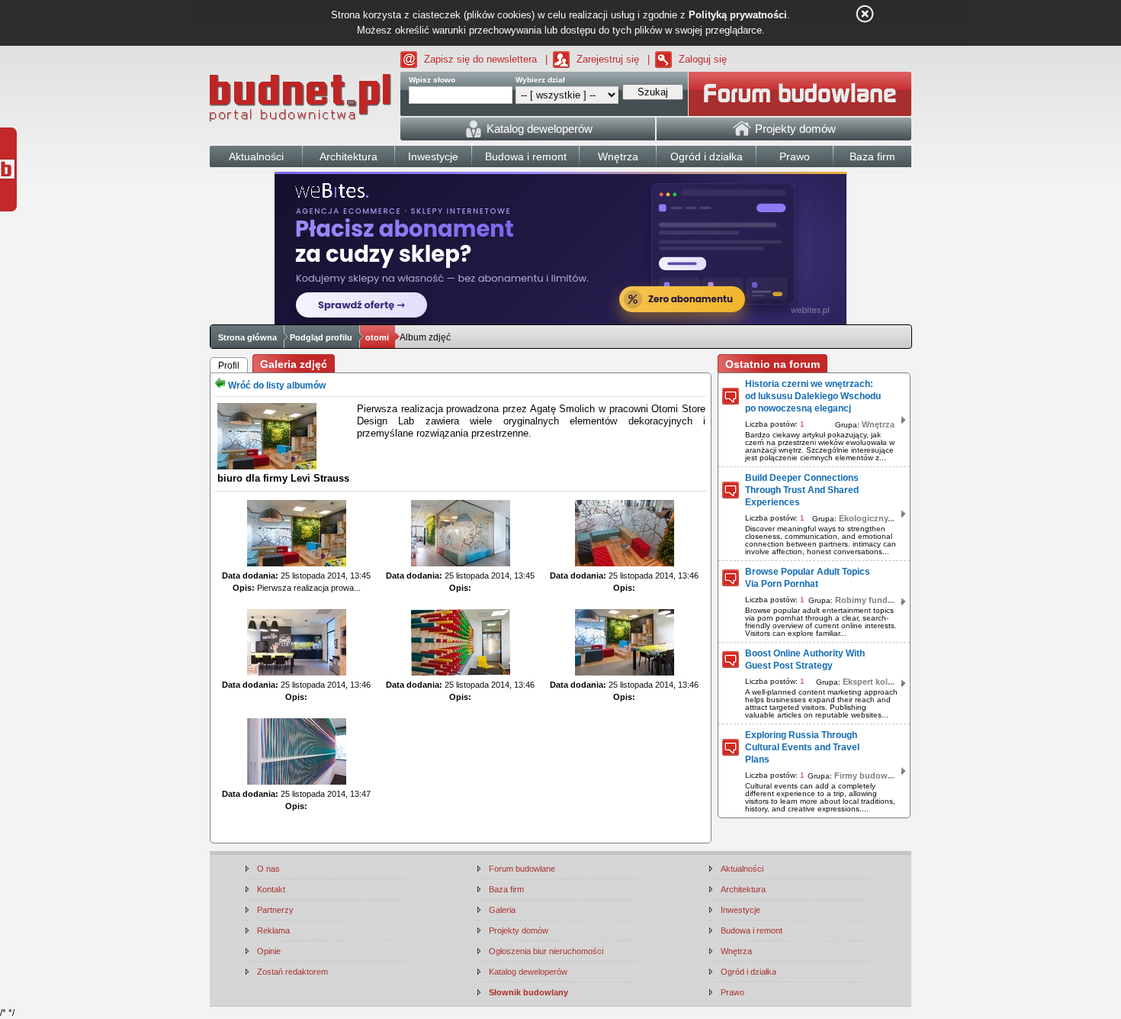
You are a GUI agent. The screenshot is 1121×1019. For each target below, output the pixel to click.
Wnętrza (878, 424)
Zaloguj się (703, 59)
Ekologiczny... (867, 518)
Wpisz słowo (432, 80)
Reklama (273, 930)
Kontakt (271, 889)
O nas (268, 868)
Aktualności (742, 868)
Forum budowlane (522, 868)
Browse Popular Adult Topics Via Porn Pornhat (807, 577)
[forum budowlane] (800, 94)
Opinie (269, 951)
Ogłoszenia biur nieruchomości (546, 951)
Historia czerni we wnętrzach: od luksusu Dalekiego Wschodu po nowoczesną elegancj (813, 396)
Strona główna (247, 337)
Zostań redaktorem (292, 971)
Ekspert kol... (869, 681)
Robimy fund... (865, 600)
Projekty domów (518, 930)
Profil (228, 365)
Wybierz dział (540, 80)
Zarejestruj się (608, 59)
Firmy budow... (864, 775)
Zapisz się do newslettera (480, 59)
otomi (377, 337)
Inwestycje (740, 909)
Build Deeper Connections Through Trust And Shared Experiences (802, 490)
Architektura (743, 889)
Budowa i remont (751, 930)
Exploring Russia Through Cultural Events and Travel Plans (802, 747)
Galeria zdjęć (293, 364)
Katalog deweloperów (528, 971)
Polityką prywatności (738, 15)
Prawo (732, 992)
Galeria (502, 909)
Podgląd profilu (321, 337)
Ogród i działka (748, 971)
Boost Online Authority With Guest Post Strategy (805, 659)
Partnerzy (275, 909)
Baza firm (506, 889)
